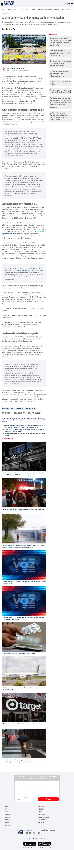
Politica (21, 9)
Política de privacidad (48, 830)
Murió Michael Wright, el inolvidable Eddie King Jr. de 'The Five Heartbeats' (60, 53)
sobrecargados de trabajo (25, 270)
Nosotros (7, 825)
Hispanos (9, 9)
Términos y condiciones (33, 833)
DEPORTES (7, 820)
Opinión (7, 823)
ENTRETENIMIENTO (66, 9)
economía (40, 9)
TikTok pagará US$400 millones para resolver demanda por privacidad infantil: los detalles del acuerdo (24, 430)
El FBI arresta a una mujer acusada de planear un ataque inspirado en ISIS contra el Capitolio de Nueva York (23, 510)
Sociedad (56, 9)
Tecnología (42, 820)
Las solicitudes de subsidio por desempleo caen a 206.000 (19, 653)
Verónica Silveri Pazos (16, 68)
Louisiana (5, 346)
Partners (42, 823)
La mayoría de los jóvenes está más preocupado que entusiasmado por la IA (59, 74)
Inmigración (48, 9)
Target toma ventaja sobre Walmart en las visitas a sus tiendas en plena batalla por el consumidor (22, 724)
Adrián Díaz (15, 322)
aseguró (5, 352)
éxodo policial (8, 408)
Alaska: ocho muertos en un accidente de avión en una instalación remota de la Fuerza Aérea (24, 582)
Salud (27, 9)
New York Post (7, 214)
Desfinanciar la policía (25, 408)
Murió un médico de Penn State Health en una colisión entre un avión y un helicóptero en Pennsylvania (23, 618)
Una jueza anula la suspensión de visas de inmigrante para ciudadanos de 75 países (60, 63)
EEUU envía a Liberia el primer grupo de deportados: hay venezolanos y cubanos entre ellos (23, 688)
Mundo (33, 9)
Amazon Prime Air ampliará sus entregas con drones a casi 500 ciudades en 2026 (24, 434)
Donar (2, 9)
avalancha (25, 209)
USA (15, 9)
